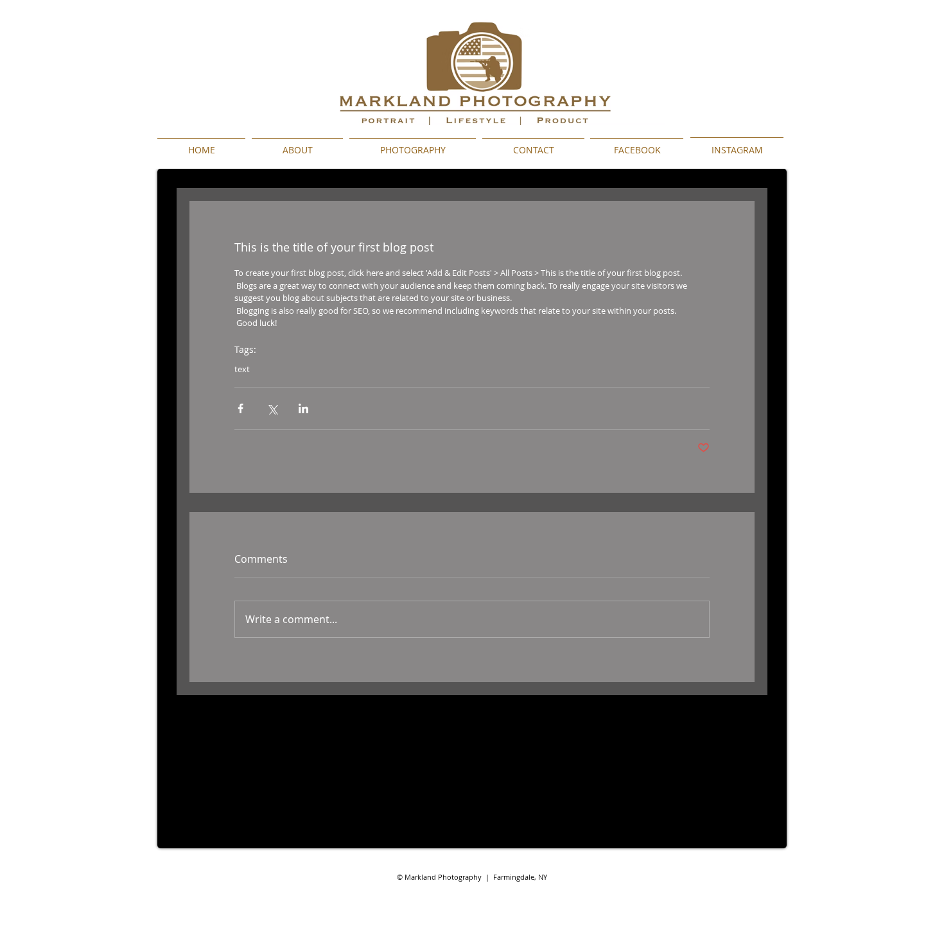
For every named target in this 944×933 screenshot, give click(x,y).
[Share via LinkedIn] (303, 408)
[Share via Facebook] (240, 408)
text (242, 369)
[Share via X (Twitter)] (272, 408)
